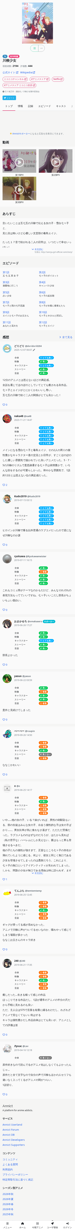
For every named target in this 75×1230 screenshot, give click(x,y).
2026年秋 (8, 1194)
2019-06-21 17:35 (23, 964)
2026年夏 (8, 1199)
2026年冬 (8, 1209)
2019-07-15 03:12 (23, 500)
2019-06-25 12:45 (23, 894)
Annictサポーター (21, 133)
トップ (9, 106)
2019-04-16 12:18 (23, 1050)
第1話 (11, 273)
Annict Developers (14, 1139)
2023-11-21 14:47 (23, 420)
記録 (30, 106)
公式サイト (9, 72)
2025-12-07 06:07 (23, 349)
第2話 (49, 273)
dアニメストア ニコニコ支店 (18, 85)
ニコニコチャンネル (14, 79)
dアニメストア (38, 79)
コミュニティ (10, 1159)
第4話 (46, 283)
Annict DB (9, 1134)
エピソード (44, 106)
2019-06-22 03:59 (23, 680)
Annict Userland (12, 1124)
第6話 (46, 294)
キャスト (61, 106)
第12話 (46, 324)
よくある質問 (10, 1164)
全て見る (67, 337)
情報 (20, 106)
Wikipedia (26, 72)
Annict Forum (11, 1129)
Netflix (56, 79)
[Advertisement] (37, 122)
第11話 (10, 324)
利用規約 (8, 1169)
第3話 (10, 283)
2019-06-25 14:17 (23, 790)
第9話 (16, 313)
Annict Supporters (14, 1145)
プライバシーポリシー (15, 1174)
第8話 (52, 303)
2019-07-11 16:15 (23, 560)
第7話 (14, 303)
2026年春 (8, 1204)
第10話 (51, 313)
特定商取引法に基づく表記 (18, 1179)
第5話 (7, 294)
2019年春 (14, 56)
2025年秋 (8, 1214)
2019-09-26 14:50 (23, 735)
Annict (8, 1106)
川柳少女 (9, 60)
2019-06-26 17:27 (23, 625)
